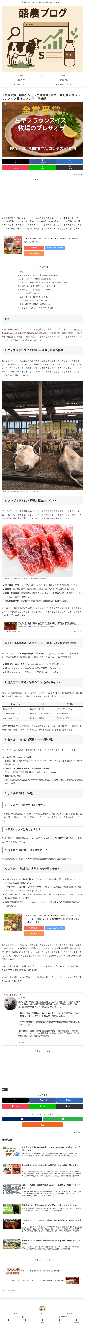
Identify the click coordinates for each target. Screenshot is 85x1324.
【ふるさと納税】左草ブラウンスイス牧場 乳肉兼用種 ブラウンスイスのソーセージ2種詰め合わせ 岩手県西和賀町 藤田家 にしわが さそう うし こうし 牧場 (52, 919)
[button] (69, 167)
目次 (39, 266)
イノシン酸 (39, 608)
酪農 (15, 1314)
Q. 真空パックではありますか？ (34, 300)
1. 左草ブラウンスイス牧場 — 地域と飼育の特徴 (39, 275)
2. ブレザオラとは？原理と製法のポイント (37, 279)
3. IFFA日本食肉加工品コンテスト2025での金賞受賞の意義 (43, 282)
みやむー (22, 998)
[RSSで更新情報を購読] (26, 1042)
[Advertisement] (42, 196)
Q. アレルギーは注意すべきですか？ (36, 297)
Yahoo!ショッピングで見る (55, 248)
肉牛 (5, 1089)
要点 (22, 272)
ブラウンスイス (17, 368)
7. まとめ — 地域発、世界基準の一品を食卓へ (38, 308)
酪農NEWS (63, 1317)
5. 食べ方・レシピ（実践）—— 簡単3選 (36, 290)
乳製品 (69, 1314)
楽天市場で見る (34, 248)
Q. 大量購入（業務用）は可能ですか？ (37, 304)
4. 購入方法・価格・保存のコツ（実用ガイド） (38, 286)
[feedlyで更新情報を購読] (23, 1042)
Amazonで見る (34, 253)
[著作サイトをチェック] (19, 1042)
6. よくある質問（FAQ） (30, 293)
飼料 (22, 1317)
